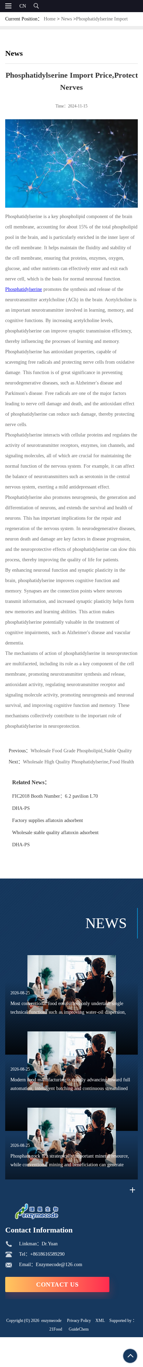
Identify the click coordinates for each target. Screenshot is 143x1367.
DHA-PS (21, 808)
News (66, 18)
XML (100, 1320)
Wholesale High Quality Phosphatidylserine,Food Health (78, 761)
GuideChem (79, 1329)
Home (50, 18)
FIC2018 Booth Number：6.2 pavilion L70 (55, 796)
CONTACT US (57, 1284)
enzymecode (51, 1320)
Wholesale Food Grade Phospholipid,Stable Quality (81, 750)
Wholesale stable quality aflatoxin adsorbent (55, 832)
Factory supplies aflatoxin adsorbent (47, 820)
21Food (55, 1329)
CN (22, 6)
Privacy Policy (79, 1320)
